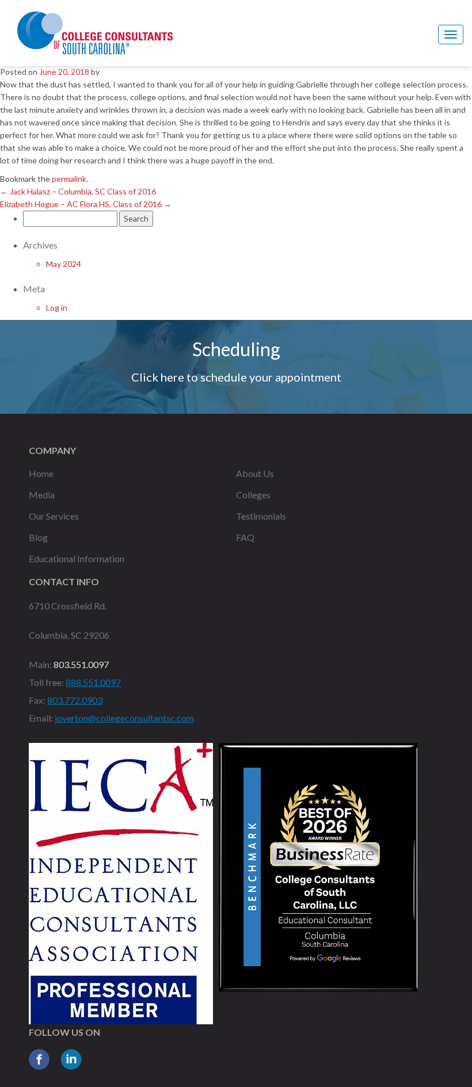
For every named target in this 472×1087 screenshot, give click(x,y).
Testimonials (261, 515)
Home (41, 473)
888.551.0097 (93, 682)
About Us (255, 473)
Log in (56, 307)
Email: (41, 717)
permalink (69, 179)
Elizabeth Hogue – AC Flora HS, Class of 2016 (86, 204)
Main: (40, 664)
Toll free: (46, 682)
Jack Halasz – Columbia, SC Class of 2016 (78, 191)
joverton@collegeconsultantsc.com (124, 717)
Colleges (253, 494)
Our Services (54, 515)
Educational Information (76, 558)
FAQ (245, 537)
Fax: (37, 700)
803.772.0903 (74, 700)
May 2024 (63, 264)
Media (42, 494)
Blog (38, 537)
